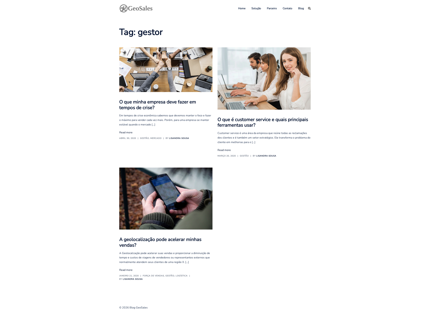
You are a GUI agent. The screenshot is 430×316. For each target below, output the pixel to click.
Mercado (156, 138)
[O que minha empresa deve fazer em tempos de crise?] (165, 69)
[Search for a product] (309, 8)
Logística (182, 275)
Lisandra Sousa (179, 138)
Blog (301, 8)
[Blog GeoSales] (136, 8)
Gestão (144, 138)
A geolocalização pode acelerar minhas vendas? (160, 242)
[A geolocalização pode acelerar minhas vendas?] (165, 198)
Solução (256, 8)
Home (242, 8)
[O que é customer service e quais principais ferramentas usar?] (264, 78)
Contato (287, 8)
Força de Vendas (153, 275)
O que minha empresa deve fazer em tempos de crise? (157, 105)
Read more (126, 132)
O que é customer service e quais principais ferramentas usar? (263, 122)
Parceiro (272, 8)
